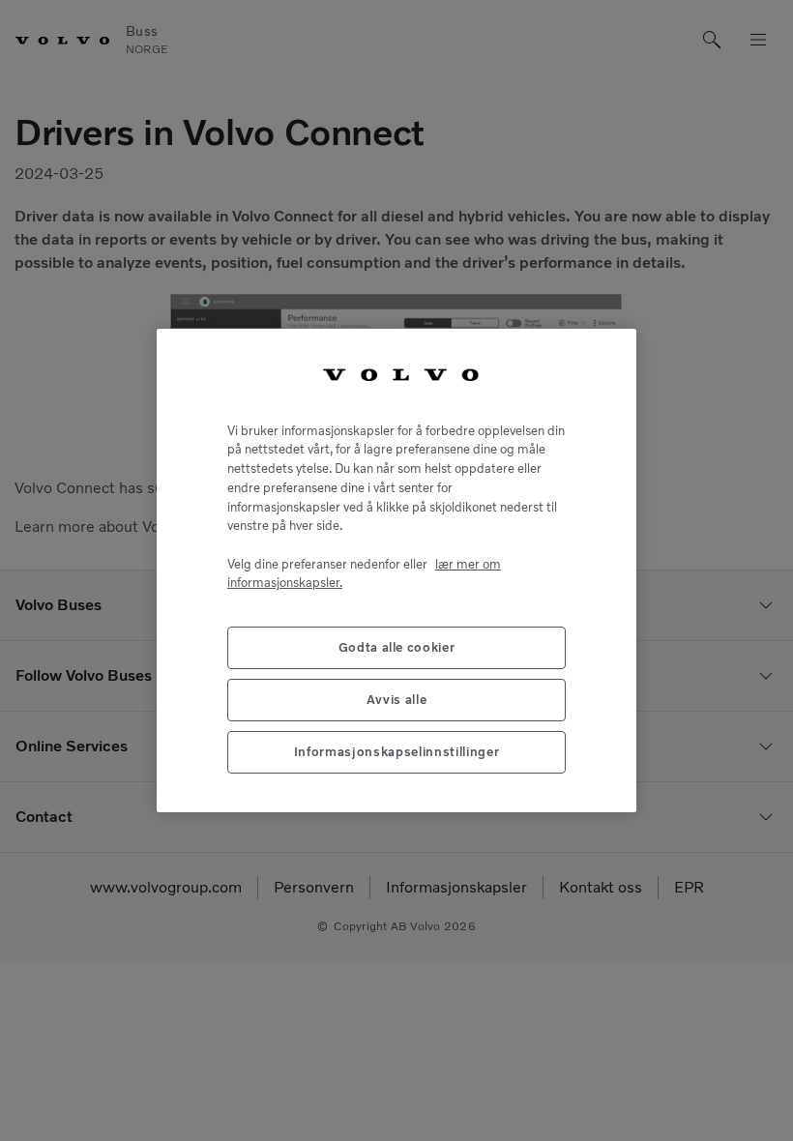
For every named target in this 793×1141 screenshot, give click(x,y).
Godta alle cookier (396, 647)
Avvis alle (397, 699)
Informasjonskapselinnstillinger (396, 752)
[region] (396, 570)
